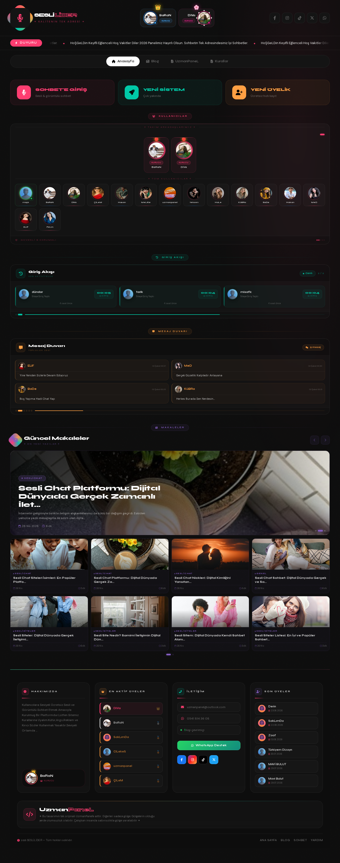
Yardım (317, 840)
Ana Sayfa (268, 840)
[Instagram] (287, 18)
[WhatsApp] (324, 18)
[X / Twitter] (312, 18)
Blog (155, 61)
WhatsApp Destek (211, 745)
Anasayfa (125, 61)
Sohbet (300, 840)
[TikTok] (299, 18)
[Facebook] (275, 18)
